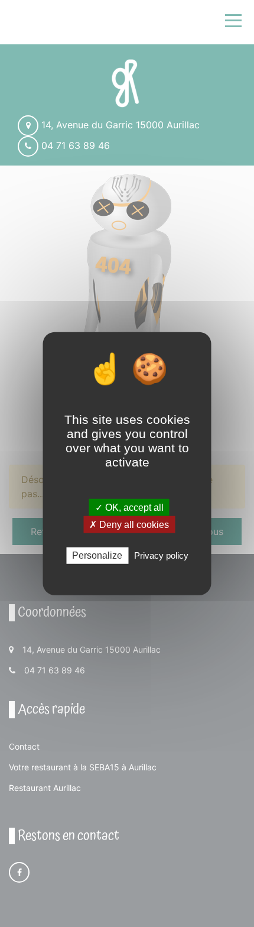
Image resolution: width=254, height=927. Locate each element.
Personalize (97, 555)
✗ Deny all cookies (129, 525)
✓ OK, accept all (129, 508)
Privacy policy (161, 555)
